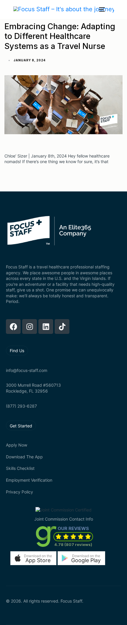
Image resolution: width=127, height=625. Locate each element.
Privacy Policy (19, 491)
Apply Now (16, 444)
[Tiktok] (62, 326)
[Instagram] (29, 326)
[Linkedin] (45, 326)
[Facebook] (13, 326)
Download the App (24, 456)
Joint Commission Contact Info (63, 518)
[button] (33, 558)
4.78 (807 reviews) (73, 544)
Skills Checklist (20, 468)
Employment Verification (29, 480)
